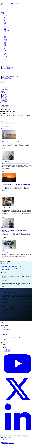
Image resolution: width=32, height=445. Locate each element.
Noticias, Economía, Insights (7, 351)
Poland (5, 43)
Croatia (5, 23)
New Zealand (5, 40)
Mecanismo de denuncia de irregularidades (7, 442)
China (4, 21)
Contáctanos (5, 352)
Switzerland (5, 52)
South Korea (5, 50)
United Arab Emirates (6, 56)
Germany (5, 28)
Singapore (5, 47)
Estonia (5, 26)
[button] (6, 10)
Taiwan (5, 53)
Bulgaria (5, 19)
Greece (5, 29)
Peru (4, 41)
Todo (2, 119)
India (4, 32)
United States (5, 57)
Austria (5, 16)
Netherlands (5, 39)
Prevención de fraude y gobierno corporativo (8, 443)
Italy (4, 34)
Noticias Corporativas (5, 121)
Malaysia (5, 37)
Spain (4, 51)
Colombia (5, 22)
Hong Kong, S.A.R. (6, 30)
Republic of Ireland (6, 44)
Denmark (5, 24)
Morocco (5, 38)
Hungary (5, 31)
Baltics (4, 17)
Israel (4, 33)
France (4, 27)
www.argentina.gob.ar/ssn (3, 439)
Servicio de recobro (6, 350)
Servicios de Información (7, 349)
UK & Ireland (5, 55)
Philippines (5, 42)
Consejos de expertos (5, 120)
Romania (5, 45)
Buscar (10, 106)
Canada (5, 20)
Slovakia (5, 48)
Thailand (5, 54)
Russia (4, 46)
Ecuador (5, 25)
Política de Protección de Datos (6, 441)
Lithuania (5, 36)
